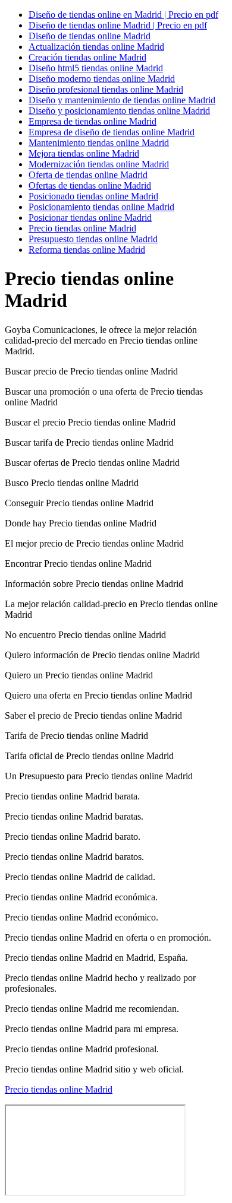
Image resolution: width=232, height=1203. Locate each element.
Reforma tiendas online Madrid (87, 250)
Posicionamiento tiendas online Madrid (101, 207)
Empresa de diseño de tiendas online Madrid (112, 132)
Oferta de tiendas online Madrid (88, 175)
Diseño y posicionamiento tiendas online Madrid (119, 111)
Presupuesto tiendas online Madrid (93, 239)
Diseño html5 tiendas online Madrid (96, 68)
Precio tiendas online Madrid (82, 228)
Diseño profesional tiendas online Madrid (106, 89)
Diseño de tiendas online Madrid (90, 36)
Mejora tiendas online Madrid (84, 153)
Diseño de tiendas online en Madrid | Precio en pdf (123, 14)
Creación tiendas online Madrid (87, 57)
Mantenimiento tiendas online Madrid (99, 143)
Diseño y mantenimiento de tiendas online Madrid (122, 100)
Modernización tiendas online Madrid (99, 164)
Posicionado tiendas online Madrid (93, 196)
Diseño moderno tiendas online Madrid (102, 79)
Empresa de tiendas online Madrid (92, 121)
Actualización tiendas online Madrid (96, 47)
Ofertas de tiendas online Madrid (90, 185)
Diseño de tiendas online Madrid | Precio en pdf (118, 25)
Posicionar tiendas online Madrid (90, 217)
